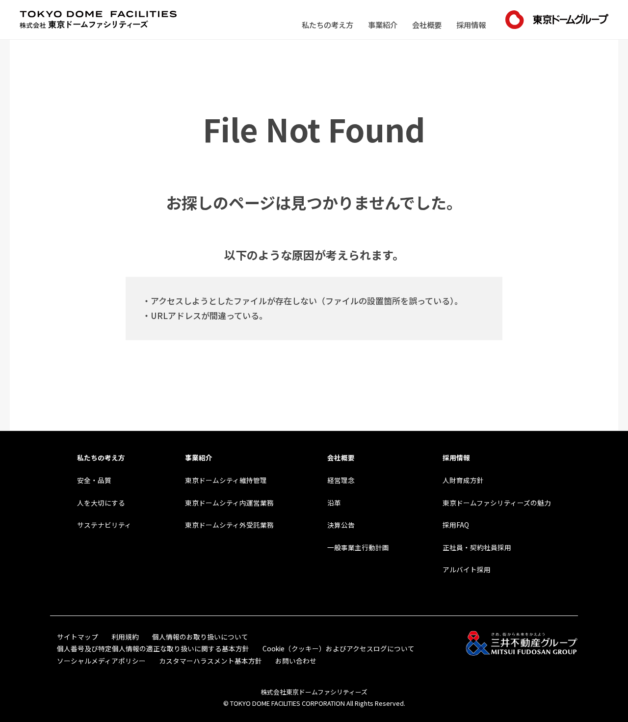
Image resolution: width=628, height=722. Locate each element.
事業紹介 (382, 24)
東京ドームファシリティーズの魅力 (497, 503)
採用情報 (471, 24)
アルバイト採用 (467, 569)
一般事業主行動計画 (358, 547)
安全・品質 (94, 480)
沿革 (334, 503)
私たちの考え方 (327, 24)
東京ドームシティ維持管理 (226, 480)
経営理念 (341, 480)
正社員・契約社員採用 (477, 547)
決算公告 (341, 525)
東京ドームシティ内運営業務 (229, 503)
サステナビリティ (104, 525)
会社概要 (427, 24)
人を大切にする (101, 503)
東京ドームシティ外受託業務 (229, 525)
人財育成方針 (463, 480)
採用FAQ (456, 525)
